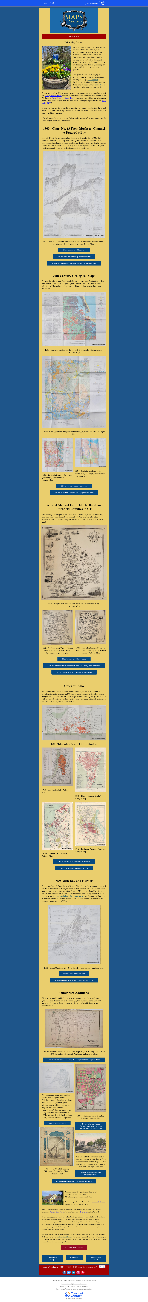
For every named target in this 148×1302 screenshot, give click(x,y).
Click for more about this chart (74, 250)
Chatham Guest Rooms (56, 1212)
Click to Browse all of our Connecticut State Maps (74, 672)
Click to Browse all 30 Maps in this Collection (74, 861)
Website (102, 1266)
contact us (99, 84)
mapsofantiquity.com (98, 1202)
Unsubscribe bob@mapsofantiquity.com (74, 1284)
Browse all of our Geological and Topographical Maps (74, 493)
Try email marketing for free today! (74, 1298)
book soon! (93, 79)
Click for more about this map (74, 974)
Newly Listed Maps (53, 95)
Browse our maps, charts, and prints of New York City (74, 980)
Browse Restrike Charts (57, 1123)
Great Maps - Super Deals (63, 98)
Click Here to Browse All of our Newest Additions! (74, 1181)
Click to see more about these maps (74, 486)
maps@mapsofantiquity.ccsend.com (72, 1289)
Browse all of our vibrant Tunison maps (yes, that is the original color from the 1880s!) (91, 1126)
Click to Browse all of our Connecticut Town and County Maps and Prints (74, 666)
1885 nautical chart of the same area (67, 896)
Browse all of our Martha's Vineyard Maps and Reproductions (74, 263)
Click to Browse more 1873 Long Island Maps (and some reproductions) (74, 1060)
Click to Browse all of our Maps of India (74, 868)
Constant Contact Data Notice (79, 1286)
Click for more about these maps (74, 659)
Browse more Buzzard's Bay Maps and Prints (74, 257)
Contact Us (74, 1258)
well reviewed (83, 1212)
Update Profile (64, 1286)
